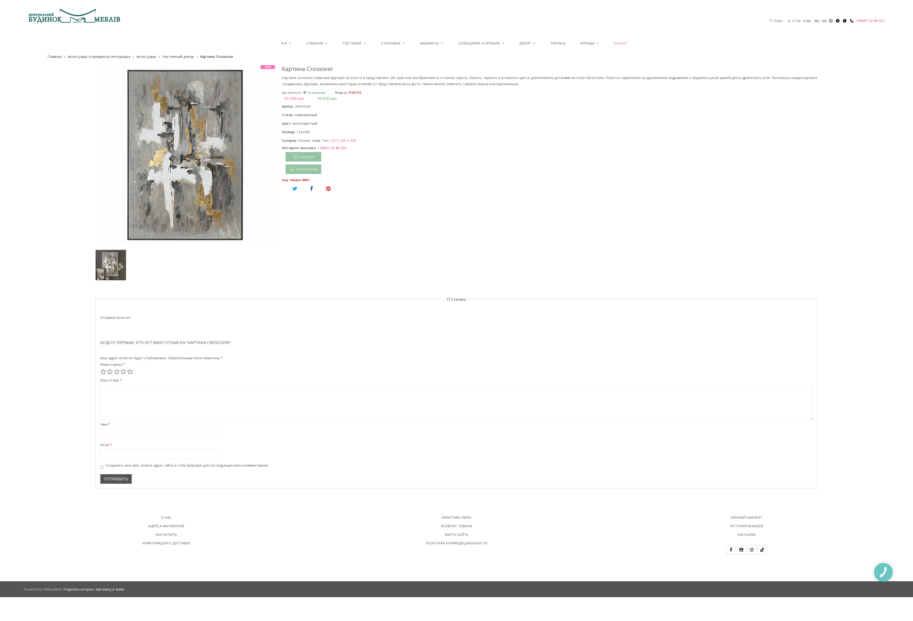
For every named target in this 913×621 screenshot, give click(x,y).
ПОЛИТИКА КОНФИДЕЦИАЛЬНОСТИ (456, 543)
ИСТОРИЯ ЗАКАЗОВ (746, 526)
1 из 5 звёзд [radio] (103, 372)
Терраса (558, 43)
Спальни (314, 43)
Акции (620, 43)
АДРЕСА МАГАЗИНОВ (166, 526)
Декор (525, 43)
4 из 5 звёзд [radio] (123, 372)
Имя (105, 424)
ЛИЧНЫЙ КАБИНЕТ (747, 517)
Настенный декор (178, 56)
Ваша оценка (112, 364)
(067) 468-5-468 (343, 140)
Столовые (390, 43)
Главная (55, 56)
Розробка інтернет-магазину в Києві (93, 589)
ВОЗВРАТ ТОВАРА (456, 526)
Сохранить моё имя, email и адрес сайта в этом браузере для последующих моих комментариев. (187, 465)
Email (106, 445)
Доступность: (292, 92)
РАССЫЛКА (746, 534)
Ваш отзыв (111, 380)
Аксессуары (146, 56)
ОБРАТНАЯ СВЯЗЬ (457, 517)
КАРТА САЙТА (456, 534)
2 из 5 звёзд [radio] (110, 372)
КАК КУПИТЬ (166, 534)
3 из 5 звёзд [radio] (117, 372)
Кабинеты (429, 43)
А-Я (284, 43)
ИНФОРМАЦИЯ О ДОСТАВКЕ (166, 543)
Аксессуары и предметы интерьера (99, 56)
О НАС (166, 517)
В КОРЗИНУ (306, 157)
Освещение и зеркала (479, 43)
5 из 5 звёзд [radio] (130, 372)
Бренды (587, 43)
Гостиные (352, 43)
